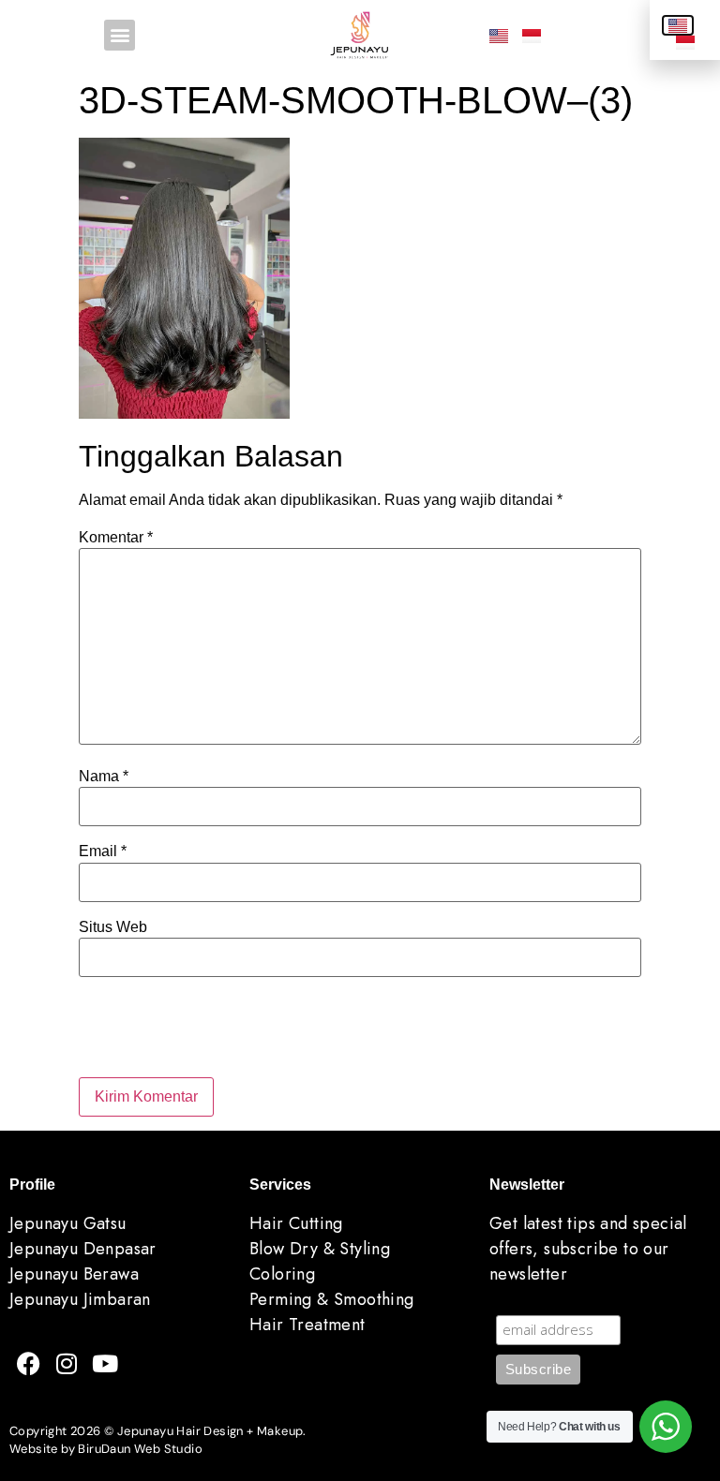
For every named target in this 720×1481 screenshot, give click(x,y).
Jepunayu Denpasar (83, 1249)
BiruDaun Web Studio (140, 1449)
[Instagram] (66, 1363)
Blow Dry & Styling (319, 1249)
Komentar (116, 537)
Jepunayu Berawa (74, 1274)
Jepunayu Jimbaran (80, 1299)
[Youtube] (105, 1363)
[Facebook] (28, 1363)
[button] (119, 35)
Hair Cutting (296, 1223)
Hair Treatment (307, 1324)
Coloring (282, 1274)
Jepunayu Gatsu (68, 1223)
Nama (103, 776)
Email (103, 851)
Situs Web (113, 927)
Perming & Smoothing (331, 1299)
